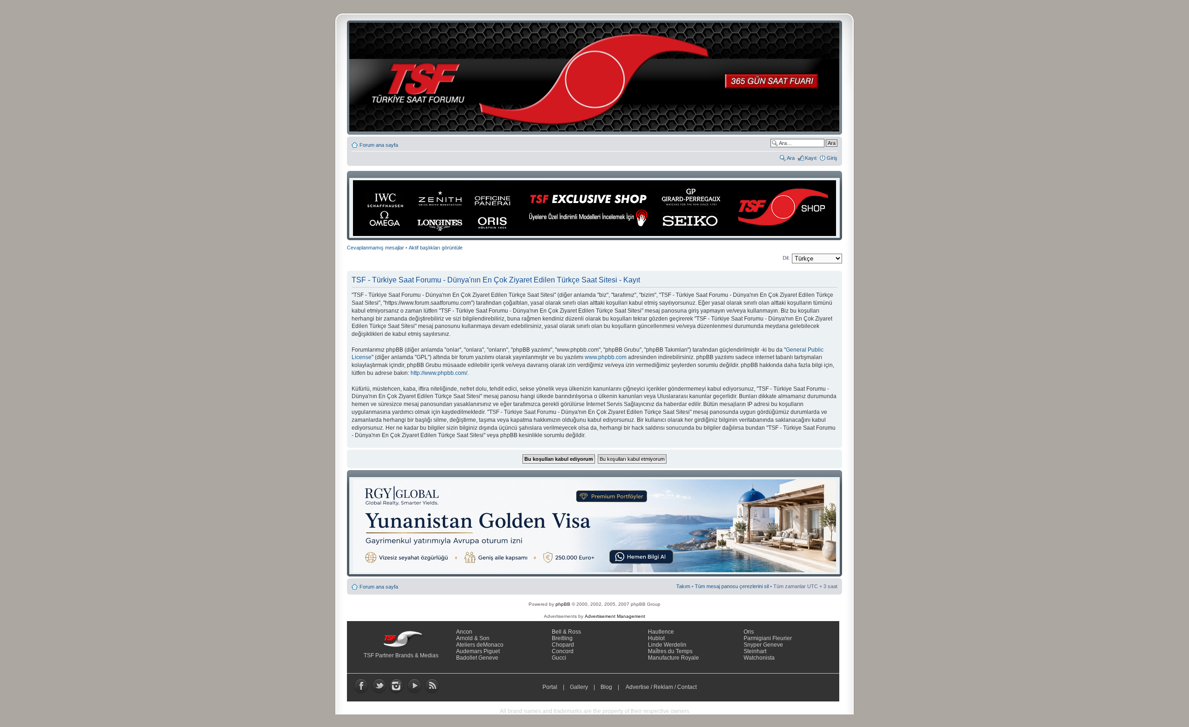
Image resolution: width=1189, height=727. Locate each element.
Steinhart (755, 651)
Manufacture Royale (673, 658)
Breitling (562, 638)
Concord (563, 651)
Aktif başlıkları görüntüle (436, 247)
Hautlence (661, 632)
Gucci (559, 658)
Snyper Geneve (763, 645)
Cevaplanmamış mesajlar (375, 247)
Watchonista (759, 658)
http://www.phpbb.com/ (439, 373)
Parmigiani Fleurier (768, 638)
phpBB (562, 604)
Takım (683, 586)
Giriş (832, 158)
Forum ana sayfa (378, 145)
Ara (791, 158)
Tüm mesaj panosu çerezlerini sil (732, 586)
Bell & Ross (566, 632)
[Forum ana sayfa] (597, 77)
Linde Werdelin (667, 645)
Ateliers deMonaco (479, 645)
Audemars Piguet (478, 651)
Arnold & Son (473, 638)
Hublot (656, 638)
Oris (749, 632)
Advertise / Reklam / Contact (661, 687)
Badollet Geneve (477, 658)
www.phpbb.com (606, 357)
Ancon (464, 632)
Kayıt (811, 158)
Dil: (786, 258)
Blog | (612, 687)
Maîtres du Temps (670, 651)
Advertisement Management (615, 616)
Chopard (563, 645)
